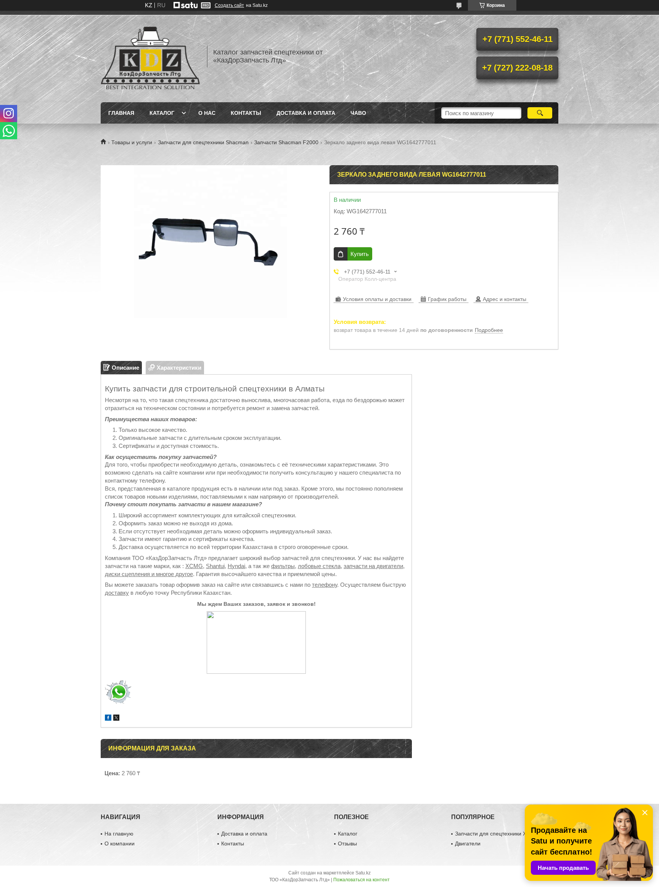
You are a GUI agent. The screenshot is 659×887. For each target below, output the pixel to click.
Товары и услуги (131, 142)
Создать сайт (229, 5)
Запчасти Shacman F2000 (286, 142)
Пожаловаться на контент (361, 879)
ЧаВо (358, 113)
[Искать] (539, 113)
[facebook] (108, 718)
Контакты (246, 113)
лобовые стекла (319, 566)
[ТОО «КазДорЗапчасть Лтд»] (150, 56)
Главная (121, 113)
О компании (119, 843)
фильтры (283, 566)
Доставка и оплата (305, 113)
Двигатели (468, 843)
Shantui (215, 566)
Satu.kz (363, 873)
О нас (206, 113)
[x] (116, 718)
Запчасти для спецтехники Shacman (203, 142)
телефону (324, 584)
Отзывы (347, 843)
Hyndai (236, 566)
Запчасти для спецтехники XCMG (497, 834)
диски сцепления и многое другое (149, 574)
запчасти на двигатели (373, 566)
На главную (118, 834)
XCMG (194, 566)
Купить (359, 254)
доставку (117, 592)
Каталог (161, 113)
